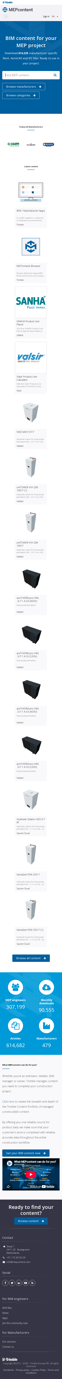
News (5, 1313)
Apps (5, 1318)
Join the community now (15, 1323)
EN (53, 16)
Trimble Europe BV (39, 1363)
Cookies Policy (38, 1369)
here (11, 1101)
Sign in (46, 16)
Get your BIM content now (23, 1153)
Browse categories (18, 95)
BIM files (7, 1307)
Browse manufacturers (21, 86)
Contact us (8, 1346)
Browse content (28, 1221)
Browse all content (28, 958)
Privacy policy (22, 1369)
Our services (9, 1341)
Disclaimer (8, 1369)
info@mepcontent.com (18, 1261)
